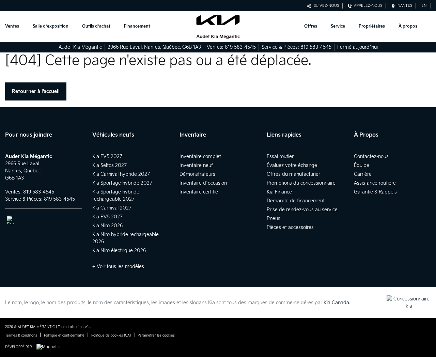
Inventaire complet (200, 156)
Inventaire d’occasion (203, 183)
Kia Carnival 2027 (111, 208)
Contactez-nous (371, 156)
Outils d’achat (96, 26)
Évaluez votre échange (292, 165)
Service (338, 26)
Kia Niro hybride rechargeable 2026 (125, 238)
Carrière (363, 174)
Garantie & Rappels (375, 192)
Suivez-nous (325, 5)
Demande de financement (296, 201)
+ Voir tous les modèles (118, 266)
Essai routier (280, 156)
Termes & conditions (21, 335)
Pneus (273, 218)
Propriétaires (372, 26)
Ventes (12, 26)
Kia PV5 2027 (107, 217)
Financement (137, 26)
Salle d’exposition (50, 26)
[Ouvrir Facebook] (11, 220)
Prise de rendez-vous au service (302, 210)
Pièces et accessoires (290, 227)
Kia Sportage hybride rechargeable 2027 (115, 195)
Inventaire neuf (196, 165)
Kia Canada (336, 303)
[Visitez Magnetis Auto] (49, 347)
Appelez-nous (367, 5)
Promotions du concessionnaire (301, 183)
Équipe (361, 165)
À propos (408, 26)
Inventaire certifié (199, 192)
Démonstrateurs (197, 174)
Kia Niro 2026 (107, 226)
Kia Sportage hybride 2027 (122, 183)
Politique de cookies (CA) (111, 335)
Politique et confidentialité (64, 335)
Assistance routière (375, 183)
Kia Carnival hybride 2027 (121, 174)
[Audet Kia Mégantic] (217, 27)
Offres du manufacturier (293, 174)
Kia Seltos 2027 (109, 165)
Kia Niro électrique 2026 (119, 250)
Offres (310, 26)
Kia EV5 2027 (107, 156)
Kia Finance (279, 192)
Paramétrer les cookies (156, 335)
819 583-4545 (240, 47)
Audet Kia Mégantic (80, 47)
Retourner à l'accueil (36, 91)
